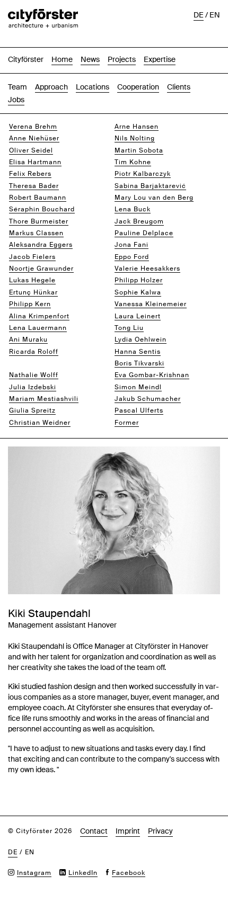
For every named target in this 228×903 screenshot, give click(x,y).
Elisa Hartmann (35, 162)
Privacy (160, 831)
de (199, 15)
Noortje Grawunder (41, 268)
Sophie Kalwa (138, 292)
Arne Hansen (137, 126)
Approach (51, 87)
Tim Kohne (133, 162)
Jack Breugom (139, 221)
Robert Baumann (37, 197)
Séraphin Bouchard (42, 209)
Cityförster (25, 59)
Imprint (128, 831)
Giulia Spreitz (32, 410)
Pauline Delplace (144, 233)
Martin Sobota (139, 150)
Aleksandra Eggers (41, 244)
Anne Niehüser (34, 138)
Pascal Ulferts (139, 410)
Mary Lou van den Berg (154, 197)
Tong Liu (129, 328)
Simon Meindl (138, 387)
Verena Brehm (33, 126)
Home (62, 59)
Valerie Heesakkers (147, 268)
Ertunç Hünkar (33, 292)
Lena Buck (133, 209)
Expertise (160, 59)
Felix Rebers (30, 173)
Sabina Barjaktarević (150, 186)
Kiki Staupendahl (38, 363)
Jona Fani (131, 244)
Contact (94, 831)
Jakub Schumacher (148, 399)
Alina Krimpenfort (39, 316)
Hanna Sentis (138, 351)
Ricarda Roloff (33, 351)
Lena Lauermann (38, 328)
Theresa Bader (34, 186)
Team (17, 87)
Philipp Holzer (139, 280)
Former (127, 422)
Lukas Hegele (32, 280)
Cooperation (138, 87)
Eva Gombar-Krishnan (152, 375)
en (214, 15)
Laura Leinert (138, 316)
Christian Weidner (40, 422)
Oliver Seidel (31, 150)
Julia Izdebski (32, 387)
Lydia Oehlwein (140, 339)
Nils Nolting (135, 138)
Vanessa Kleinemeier (151, 304)
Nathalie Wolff (33, 375)
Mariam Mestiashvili (43, 399)
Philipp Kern (30, 304)
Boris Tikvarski (139, 363)
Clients (178, 87)
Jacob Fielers (32, 257)
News (90, 59)
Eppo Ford (132, 257)
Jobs (16, 99)
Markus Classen (36, 233)
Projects (122, 59)
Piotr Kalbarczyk (143, 173)
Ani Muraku (28, 339)
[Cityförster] (43, 14)
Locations (92, 87)
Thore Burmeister (38, 221)
